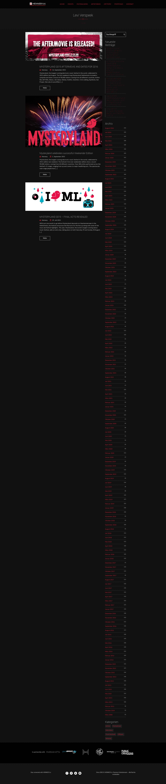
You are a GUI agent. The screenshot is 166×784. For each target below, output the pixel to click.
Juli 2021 (108, 381)
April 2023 (108, 293)
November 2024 (110, 217)
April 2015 (108, 698)
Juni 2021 (108, 385)
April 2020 (108, 444)
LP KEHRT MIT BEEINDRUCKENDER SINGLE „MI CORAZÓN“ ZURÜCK (115, 112)
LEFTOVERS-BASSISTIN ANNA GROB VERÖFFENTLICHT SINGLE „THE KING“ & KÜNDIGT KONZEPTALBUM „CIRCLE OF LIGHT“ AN (115, 68)
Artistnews (96, 4)
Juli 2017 (108, 584)
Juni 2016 (108, 639)
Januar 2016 (109, 660)
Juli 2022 (108, 331)
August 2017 (109, 580)
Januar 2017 (109, 609)
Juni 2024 (108, 238)
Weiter (45, 88)
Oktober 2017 (110, 571)
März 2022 (108, 347)
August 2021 (109, 377)
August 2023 (109, 276)
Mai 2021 (108, 390)
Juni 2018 (108, 537)
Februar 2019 (109, 504)
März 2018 (108, 550)
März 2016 (108, 651)
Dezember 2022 (110, 309)
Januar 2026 (109, 158)
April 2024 (108, 246)
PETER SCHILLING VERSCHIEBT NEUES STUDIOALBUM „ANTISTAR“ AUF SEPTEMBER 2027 (114, 53)
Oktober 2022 (110, 318)
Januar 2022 (109, 356)
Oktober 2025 (110, 170)
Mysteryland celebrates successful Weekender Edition (66, 153)
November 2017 (110, 567)
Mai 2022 (108, 339)
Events (70, 4)
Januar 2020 (109, 457)
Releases (108, 738)
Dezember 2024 (110, 212)
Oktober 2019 (110, 470)
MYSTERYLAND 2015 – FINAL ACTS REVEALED (63, 217)
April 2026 (108, 145)
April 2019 (108, 495)
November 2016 (110, 618)
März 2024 (108, 250)
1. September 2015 (58, 156)
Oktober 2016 (110, 622)
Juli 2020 (108, 432)
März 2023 (108, 297)
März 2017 (108, 601)
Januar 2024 (109, 255)
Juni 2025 (108, 187)
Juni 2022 (108, 335)
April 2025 (108, 196)
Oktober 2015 (110, 672)
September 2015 (110, 677)
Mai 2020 (108, 440)
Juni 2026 (108, 136)
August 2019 (109, 478)
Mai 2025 (108, 191)
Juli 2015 (108, 685)
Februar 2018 (109, 554)
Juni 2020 (108, 436)
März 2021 (108, 398)
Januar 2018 (109, 558)
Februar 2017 (109, 605)
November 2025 (110, 166)
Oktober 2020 (110, 419)
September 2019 (110, 474)
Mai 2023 (108, 288)
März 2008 (108, 715)
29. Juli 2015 (56, 220)
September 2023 (110, 271)
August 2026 (109, 128)
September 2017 (110, 575)
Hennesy (44, 70)
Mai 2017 (108, 592)
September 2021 (110, 373)
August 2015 (109, 681)
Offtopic (107, 4)
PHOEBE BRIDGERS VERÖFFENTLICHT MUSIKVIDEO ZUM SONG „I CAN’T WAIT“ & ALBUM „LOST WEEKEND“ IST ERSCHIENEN (115, 85)
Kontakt (129, 4)
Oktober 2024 (110, 221)
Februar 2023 (109, 301)
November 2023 (110, 263)
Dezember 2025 (110, 162)
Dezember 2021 (110, 360)
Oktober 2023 (110, 267)
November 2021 (110, 364)
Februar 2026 (109, 153)
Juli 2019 (108, 482)
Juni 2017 (108, 588)
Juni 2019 (108, 487)
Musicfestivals (110, 734)
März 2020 (108, 449)
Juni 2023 (108, 284)
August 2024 (109, 229)
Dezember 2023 (110, 259)
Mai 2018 (108, 542)
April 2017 (108, 596)
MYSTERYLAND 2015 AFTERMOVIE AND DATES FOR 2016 (69, 66)
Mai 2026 (108, 141)
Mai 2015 (108, 693)
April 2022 (108, 343)
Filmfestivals (116, 726)
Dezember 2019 (110, 461)
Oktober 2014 (110, 710)
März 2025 (108, 200)
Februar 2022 (109, 352)
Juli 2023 (108, 280)
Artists (108, 726)
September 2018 (110, 525)
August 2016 (109, 630)
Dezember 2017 (110, 563)
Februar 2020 (109, 453)
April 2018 (108, 546)
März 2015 (108, 702)
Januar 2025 (109, 208)
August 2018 (109, 529)
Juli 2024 (108, 233)
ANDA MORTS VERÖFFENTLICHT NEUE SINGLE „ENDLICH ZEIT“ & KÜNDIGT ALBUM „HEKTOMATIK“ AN (115, 100)
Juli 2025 (108, 183)
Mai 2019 (108, 491)
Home (62, 4)
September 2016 (110, 626)
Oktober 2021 (110, 369)
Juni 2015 (108, 689)
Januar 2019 (109, 508)
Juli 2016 (108, 634)
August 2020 (109, 428)
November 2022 (110, 314)
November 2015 (110, 668)
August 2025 (109, 179)
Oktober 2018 (110, 520)
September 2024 (110, 225)
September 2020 (110, 423)
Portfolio (119, 4)
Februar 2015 (109, 706)
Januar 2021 (109, 407)
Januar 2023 (109, 305)
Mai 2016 (108, 643)
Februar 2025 (109, 204)
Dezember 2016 (110, 613)
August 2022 (109, 326)
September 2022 (110, 322)
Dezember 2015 (110, 664)
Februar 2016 (109, 655)
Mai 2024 (108, 242)
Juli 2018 (108, 533)
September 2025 (110, 174)
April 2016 (108, 647)
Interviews (109, 730)
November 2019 (110, 466)
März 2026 (108, 149)
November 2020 (110, 415)
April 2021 (108, 394)
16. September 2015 (59, 70)
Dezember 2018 (110, 512)
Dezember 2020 (110, 411)
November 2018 (110, 516)
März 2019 (108, 499)
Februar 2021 (109, 402)
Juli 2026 (108, 132)
